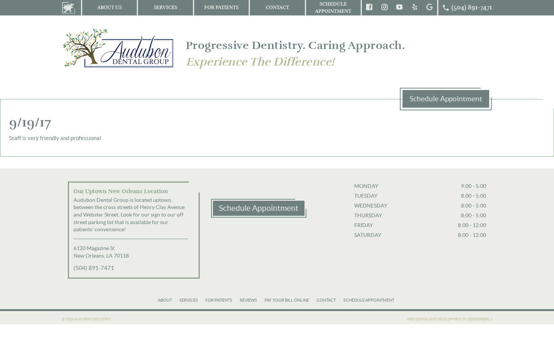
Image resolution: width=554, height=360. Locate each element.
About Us (109, 8)
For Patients (221, 8)
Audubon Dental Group (118, 47)
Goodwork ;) (480, 319)
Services (165, 8)
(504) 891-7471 (93, 268)
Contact (277, 8)
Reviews (248, 300)
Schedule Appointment (333, 7)
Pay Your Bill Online (287, 300)
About (165, 300)
